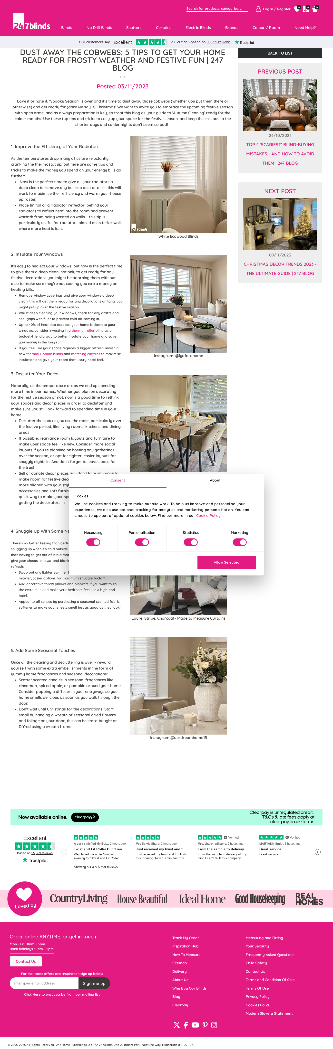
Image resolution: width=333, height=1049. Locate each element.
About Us (180, 979)
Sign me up (94, 983)
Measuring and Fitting (264, 938)
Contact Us (26, 961)
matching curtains (85, 354)
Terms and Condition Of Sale (270, 979)
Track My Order (185, 938)
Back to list (280, 53)
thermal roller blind (88, 330)
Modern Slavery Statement (269, 1013)
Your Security (257, 946)
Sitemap (179, 963)
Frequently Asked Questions (270, 954)
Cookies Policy (258, 1005)
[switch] (142, 542)
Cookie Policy (208, 515)
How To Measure (186, 954)
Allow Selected (226, 562)
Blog (176, 996)
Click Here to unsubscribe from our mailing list (62, 994)
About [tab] (215, 480)
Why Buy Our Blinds (189, 988)
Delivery (179, 971)
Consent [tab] (117, 480)
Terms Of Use (257, 988)
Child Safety (256, 963)
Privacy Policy (258, 996)
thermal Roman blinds (44, 354)
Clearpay (180, 1005)
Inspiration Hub (185, 946)
